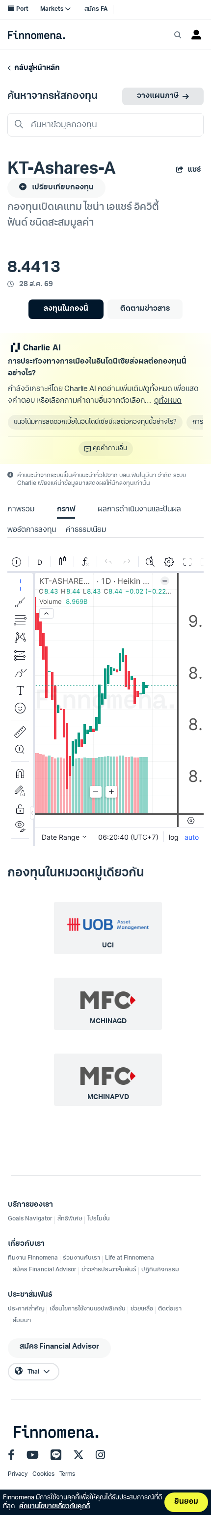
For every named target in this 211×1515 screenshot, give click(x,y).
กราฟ (66, 509)
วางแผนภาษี (158, 96)
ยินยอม (186, 1502)
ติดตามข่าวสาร (145, 309)
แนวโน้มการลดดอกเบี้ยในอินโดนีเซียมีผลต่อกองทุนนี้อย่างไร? (95, 422)
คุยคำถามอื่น (110, 448)
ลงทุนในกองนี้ (66, 309)
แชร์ (194, 170)
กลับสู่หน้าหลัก (35, 68)
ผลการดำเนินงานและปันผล (139, 509)
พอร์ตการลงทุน (31, 530)
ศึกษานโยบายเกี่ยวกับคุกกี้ (54, 1506)
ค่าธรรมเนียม (86, 530)
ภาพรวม (20, 509)
